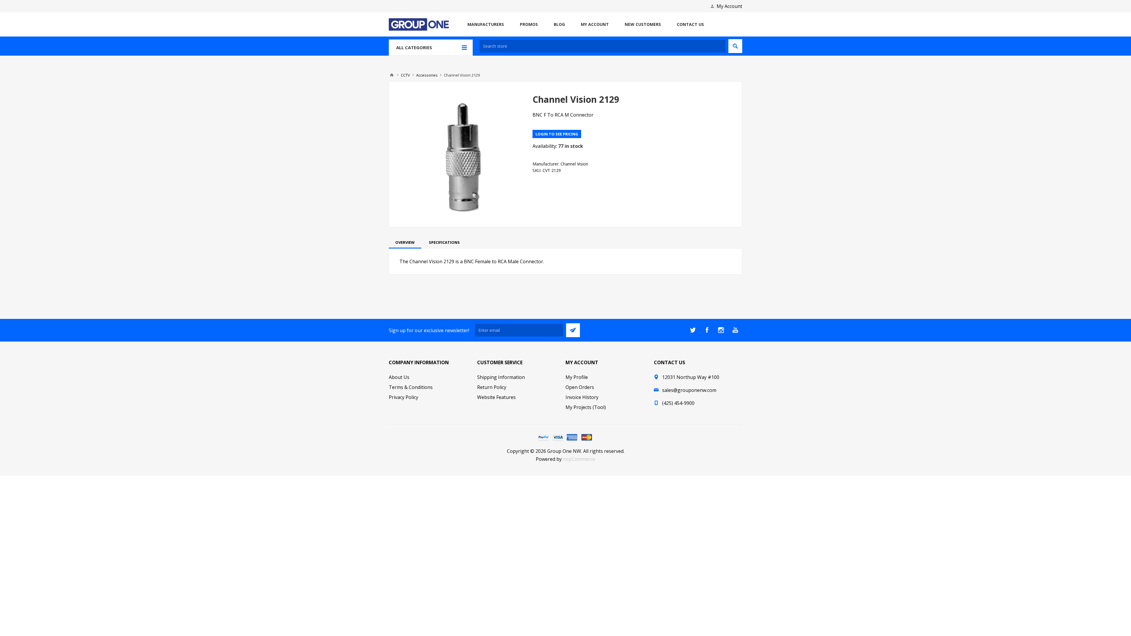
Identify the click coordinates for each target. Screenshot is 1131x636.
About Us (399, 377)
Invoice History (582, 397)
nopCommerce (579, 459)
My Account (729, 6)
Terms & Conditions (411, 387)
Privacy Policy (403, 397)
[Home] (392, 75)
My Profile (577, 377)
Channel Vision (574, 164)
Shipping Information (501, 377)
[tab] (405, 242)
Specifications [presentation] (444, 242)
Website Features (496, 397)
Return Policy (491, 387)
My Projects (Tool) (586, 407)
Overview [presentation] (405, 242)
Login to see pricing (556, 134)
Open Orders (580, 387)
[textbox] (602, 46)
